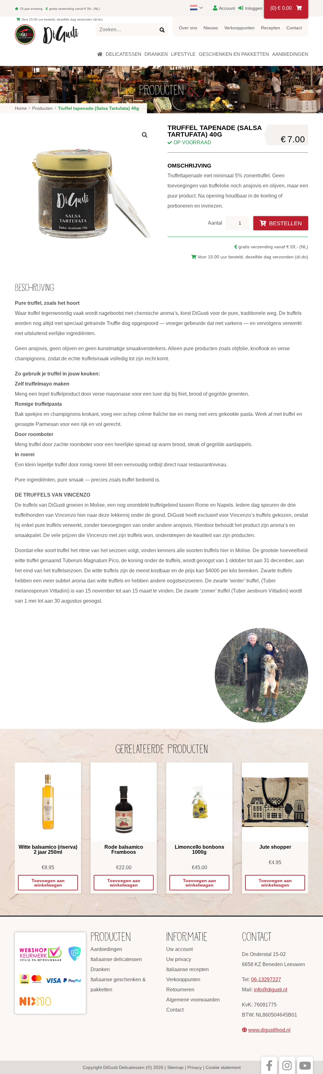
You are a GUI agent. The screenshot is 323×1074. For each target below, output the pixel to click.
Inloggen (253, 8)
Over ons (188, 27)
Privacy (194, 1067)
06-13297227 (266, 979)
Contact (294, 27)
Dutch (199, 7)
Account (226, 8)
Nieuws (210, 27)
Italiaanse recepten (187, 969)
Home (21, 108)
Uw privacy (178, 959)
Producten (42, 108)
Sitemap (175, 1067)
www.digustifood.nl (269, 1030)
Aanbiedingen (106, 949)
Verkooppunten (239, 27)
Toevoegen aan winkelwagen (48, 883)
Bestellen (285, 223)
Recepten (270, 27)
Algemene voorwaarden (193, 999)
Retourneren (180, 989)
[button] (144, 135)
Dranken (100, 969)
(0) (281, 8)
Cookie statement (223, 1067)
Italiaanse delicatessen (116, 959)
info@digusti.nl (270, 989)
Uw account (179, 949)
